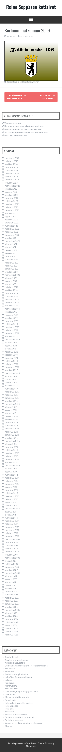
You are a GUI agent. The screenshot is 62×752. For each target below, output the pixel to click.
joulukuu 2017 (11, 370)
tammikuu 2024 (12, 180)
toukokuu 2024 (11, 167)
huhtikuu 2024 (11, 170)
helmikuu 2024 (11, 177)
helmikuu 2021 (11, 266)
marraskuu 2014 (12, 465)
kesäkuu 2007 (11, 588)
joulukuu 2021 (11, 238)
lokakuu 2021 (11, 244)
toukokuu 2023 (11, 198)
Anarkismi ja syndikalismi (16, 660)
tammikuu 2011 (12, 527)
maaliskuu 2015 (12, 453)
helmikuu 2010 (11, 533)
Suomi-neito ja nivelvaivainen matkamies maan (26, 132)
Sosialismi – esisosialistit (16, 714)
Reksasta (9, 709)
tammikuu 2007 (12, 604)
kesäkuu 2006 (11, 616)
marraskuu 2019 (12, 309)
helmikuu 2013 (11, 499)
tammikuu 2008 (12, 567)
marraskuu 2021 (12, 241)
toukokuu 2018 (11, 358)
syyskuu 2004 (11, 625)
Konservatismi (11, 689)
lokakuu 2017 (11, 376)
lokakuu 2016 (11, 407)
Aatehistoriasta (12, 657)
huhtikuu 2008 (11, 564)
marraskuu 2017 (12, 373)
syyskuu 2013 (11, 487)
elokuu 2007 (10, 582)
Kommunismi (11, 686)
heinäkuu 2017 (11, 382)
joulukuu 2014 (11, 462)
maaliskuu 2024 (12, 173)
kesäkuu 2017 (11, 385)
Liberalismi (10, 694)
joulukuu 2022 (11, 213)
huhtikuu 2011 (11, 518)
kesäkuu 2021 (11, 253)
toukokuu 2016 (11, 422)
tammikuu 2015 (12, 459)
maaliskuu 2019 (12, 327)
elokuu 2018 (10, 349)
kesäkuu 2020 (11, 290)
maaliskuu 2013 (12, 496)
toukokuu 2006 (11, 619)
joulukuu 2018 (11, 336)
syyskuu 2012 (11, 502)
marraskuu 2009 (12, 539)
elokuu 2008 (10, 561)
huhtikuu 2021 (11, 259)
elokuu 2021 (10, 247)
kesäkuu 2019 (11, 318)
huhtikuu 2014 (11, 475)
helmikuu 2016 (11, 432)
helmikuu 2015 (11, 456)
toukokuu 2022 (11, 223)
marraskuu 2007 (12, 573)
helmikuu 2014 (11, 481)
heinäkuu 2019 (11, 315)
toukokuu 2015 (11, 447)
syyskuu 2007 (11, 579)
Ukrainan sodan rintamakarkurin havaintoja (24, 126)
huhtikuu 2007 (11, 595)
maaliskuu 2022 (12, 229)
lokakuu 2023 (11, 189)
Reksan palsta (11, 706)
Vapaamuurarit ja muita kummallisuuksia (23, 723)
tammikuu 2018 (12, 367)
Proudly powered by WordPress (22, 743)
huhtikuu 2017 (11, 389)
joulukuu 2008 (11, 555)
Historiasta (10, 668)
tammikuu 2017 (12, 398)
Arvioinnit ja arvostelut (15, 663)
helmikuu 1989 (11, 635)
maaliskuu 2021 (12, 263)
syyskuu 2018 (11, 346)
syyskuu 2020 (11, 281)
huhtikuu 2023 (11, 201)
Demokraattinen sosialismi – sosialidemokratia (26, 666)
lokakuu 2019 (11, 312)
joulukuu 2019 (11, 306)
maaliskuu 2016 (12, 429)
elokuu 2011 (10, 515)
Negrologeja (10, 700)
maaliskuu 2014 (12, 478)
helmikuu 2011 (11, 524)
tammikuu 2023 (12, 210)
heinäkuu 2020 (11, 287)
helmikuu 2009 (11, 548)
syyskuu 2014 (11, 472)
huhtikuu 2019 (11, 324)
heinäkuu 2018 (11, 352)
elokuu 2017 (10, 379)
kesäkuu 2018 (11, 355)
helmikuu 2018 (11, 364)
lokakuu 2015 (11, 444)
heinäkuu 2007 (11, 585)
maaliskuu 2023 (12, 204)
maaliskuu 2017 (12, 392)
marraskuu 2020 (12, 275)
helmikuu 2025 (11, 161)
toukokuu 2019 (11, 321)
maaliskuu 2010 (12, 530)
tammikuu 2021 (12, 269)
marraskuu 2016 (12, 404)
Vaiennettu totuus (12, 123)
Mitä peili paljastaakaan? (15, 135)
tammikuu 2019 (12, 333)
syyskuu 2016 (11, 410)
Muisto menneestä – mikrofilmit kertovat (23, 129)
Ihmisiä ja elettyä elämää (16, 674)
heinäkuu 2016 (11, 416)
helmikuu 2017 (11, 395)
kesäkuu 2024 (11, 164)
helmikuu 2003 (11, 628)
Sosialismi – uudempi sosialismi (19, 717)
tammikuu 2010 (12, 536)
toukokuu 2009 (11, 542)
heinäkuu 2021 (11, 250)
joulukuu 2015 (11, 438)
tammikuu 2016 (12, 435)
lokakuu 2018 (11, 343)
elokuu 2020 (10, 284)
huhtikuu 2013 (11, 493)
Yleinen (36, 82)
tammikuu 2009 (12, 552)
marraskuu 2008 (12, 558)
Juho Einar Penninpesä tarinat (18, 677)
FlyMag (48, 743)
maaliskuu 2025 (12, 158)
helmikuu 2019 (11, 330)
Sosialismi (9, 712)
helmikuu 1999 (11, 631)
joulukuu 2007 (11, 570)
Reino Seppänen (26, 36)
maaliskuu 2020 (12, 300)
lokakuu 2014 (11, 469)
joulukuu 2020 (11, 272)
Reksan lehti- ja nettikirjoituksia (19, 82)
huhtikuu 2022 (11, 226)
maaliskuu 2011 (12, 521)
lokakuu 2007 (11, 576)
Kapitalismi (10, 683)
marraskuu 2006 (12, 610)
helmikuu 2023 (11, 207)
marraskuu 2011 (12, 508)
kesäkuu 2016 (11, 419)
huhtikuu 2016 (11, 426)
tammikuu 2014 (12, 484)
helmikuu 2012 (11, 505)
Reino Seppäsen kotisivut (31, 6)
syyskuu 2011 (11, 512)
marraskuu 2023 (12, 186)
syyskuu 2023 (11, 192)
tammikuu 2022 (12, 235)
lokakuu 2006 (11, 613)
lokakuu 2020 (11, 278)
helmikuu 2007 (11, 601)
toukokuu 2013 (11, 490)
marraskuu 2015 (12, 441)
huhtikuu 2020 (11, 296)
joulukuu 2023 (11, 183)
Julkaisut (9, 680)
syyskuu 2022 (11, 216)
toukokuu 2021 (11, 256)
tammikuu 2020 (12, 303)
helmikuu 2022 (11, 232)
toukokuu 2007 (11, 592)
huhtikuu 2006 (11, 622)
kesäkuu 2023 (11, 195)
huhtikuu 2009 (11, 545)
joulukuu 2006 (11, 607)
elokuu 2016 (10, 413)
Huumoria (9, 671)
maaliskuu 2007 (12, 598)
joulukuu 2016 (11, 401)
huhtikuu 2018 (11, 361)
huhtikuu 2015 (11, 450)
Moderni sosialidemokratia (17, 697)
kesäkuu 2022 (11, 220)
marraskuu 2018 (12, 339)
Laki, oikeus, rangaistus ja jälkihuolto (21, 691)
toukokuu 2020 (11, 293)
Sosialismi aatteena (14, 720)
